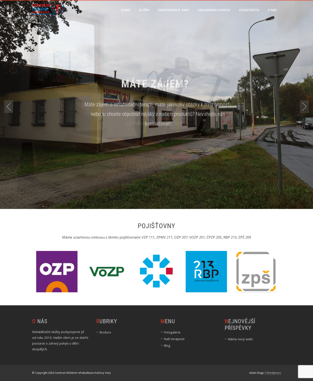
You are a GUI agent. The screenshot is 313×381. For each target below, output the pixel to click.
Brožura (105, 332)
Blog (167, 345)
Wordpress (274, 373)
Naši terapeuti (174, 339)
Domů (125, 10)
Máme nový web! (240, 339)
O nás (272, 10)
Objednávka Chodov (214, 10)
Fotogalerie (172, 332)
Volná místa (249, 10)
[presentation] (8, 106)
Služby (144, 10)
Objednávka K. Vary (173, 10)
